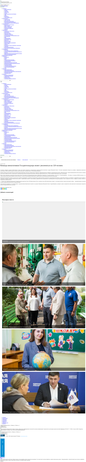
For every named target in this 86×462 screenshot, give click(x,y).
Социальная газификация (8, 28)
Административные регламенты (9, 60)
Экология (6, 44)
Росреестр (6, 52)
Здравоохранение (7, 38)
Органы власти (5, 18)
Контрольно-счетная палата (9, 21)
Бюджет (5, 132)
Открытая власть (5, 23)
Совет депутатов (7, 20)
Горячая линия (6, 76)
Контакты (4, 74)
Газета (5, 58)
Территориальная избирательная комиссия (11, 97)
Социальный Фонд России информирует (11, 50)
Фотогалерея (6, 16)
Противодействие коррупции (7, 55)
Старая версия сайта (23, 436)
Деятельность (4, 30)
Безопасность (6, 57)
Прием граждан (7, 25)
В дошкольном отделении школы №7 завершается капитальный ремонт (16, 241)
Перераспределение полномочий (10, 42)
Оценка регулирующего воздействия (10, 62)
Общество (4, 68)
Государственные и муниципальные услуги (11, 35)
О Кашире (4, 8)
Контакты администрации (8, 149)
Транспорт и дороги (7, 33)
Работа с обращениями (8, 26)
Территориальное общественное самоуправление (12, 71)
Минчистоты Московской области (10, 54)
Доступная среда (7, 36)
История (5, 10)
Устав (5, 67)
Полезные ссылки (7, 77)
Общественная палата (8, 69)
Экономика (6, 46)
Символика (6, 11)
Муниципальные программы (9, 59)
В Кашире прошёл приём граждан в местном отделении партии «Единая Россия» (17, 412)
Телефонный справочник (8, 150)
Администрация (7, 19)
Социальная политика (8, 65)
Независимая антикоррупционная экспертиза (12, 63)
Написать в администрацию (9, 24)
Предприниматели (7, 61)
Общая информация (7, 9)
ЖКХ (5, 37)
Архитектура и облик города (9, 105)
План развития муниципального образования (12, 48)
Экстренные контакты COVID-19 (10, 78)
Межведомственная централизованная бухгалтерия (13, 53)
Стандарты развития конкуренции (10, 66)
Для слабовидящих (4, 5)
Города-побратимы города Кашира (10, 88)
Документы (4, 56)
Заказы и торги (7, 43)
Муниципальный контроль (9, 47)
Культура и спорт (7, 41)
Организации (4, 123)
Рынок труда (6, 114)
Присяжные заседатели (8, 72)
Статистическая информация (9, 141)
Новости (5, 15)
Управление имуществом (8, 34)
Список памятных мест (8, 17)
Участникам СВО (7, 73)
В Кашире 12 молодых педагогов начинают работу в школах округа (15, 369)
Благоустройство (7, 32)
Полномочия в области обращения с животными (12, 45)
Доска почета (6, 12)
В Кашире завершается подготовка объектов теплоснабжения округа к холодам (17, 284)
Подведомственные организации (10, 22)
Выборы (5, 29)
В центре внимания (5, 283)
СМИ (5, 14)
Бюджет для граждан (7, 27)
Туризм (5, 13)
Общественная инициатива (9, 70)
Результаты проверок (7, 64)
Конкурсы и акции (7, 115)
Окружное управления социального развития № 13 (13, 51)
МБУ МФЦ (6, 49)
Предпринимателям (7, 39)
